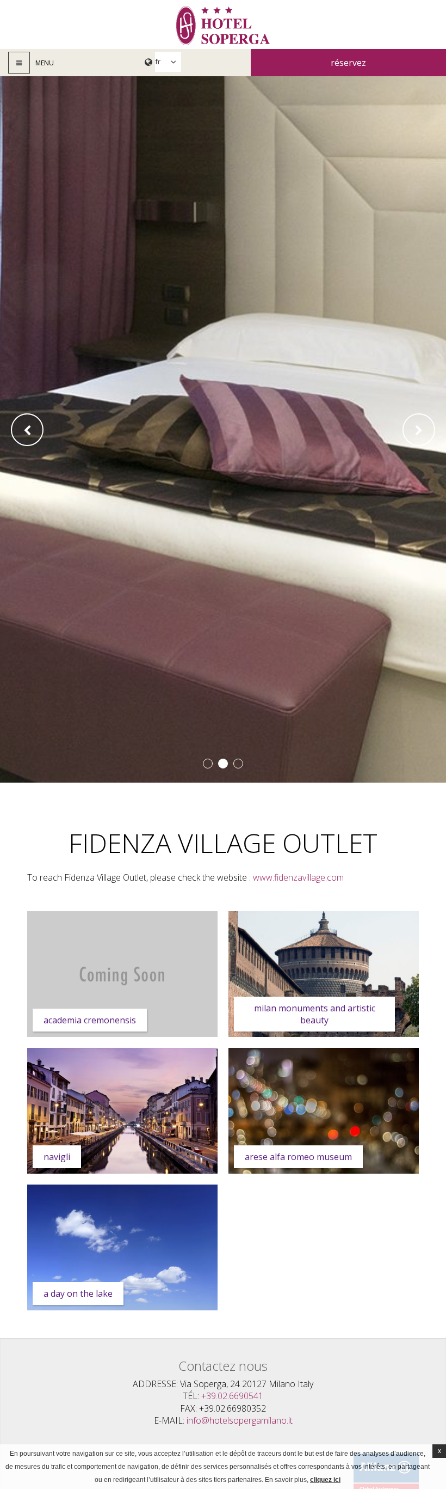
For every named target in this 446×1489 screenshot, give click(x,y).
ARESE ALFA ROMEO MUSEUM (298, 1157)
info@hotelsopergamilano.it (240, 1420)
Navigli (57, 1157)
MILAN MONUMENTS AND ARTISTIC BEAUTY (314, 1014)
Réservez (348, 63)
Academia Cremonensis (90, 1020)
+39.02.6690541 (232, 1396)
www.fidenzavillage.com (298, 877)
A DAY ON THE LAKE (78, 1293)
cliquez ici (325, 1480)
